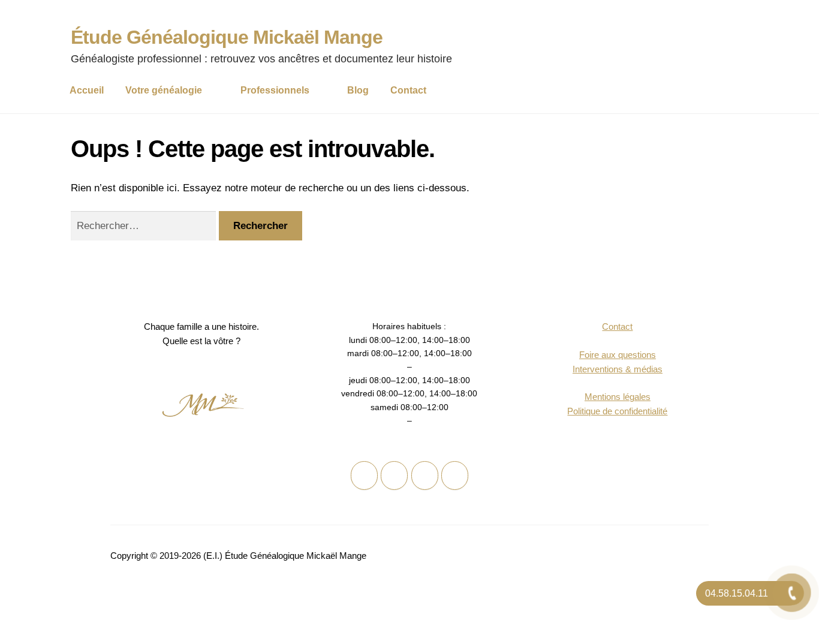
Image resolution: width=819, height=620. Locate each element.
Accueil (87, 90)
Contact (408, 90)
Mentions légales (618, 397)
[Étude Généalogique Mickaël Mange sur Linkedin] (424, 475)
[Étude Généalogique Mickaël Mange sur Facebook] (364, 475)
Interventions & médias (618, 369)
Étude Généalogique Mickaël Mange (227, 37)
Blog (358, 90)
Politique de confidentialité (617, 411)
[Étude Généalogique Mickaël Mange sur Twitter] (394, 475)
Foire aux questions (617, 355)
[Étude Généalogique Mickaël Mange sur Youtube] (454, 475)
